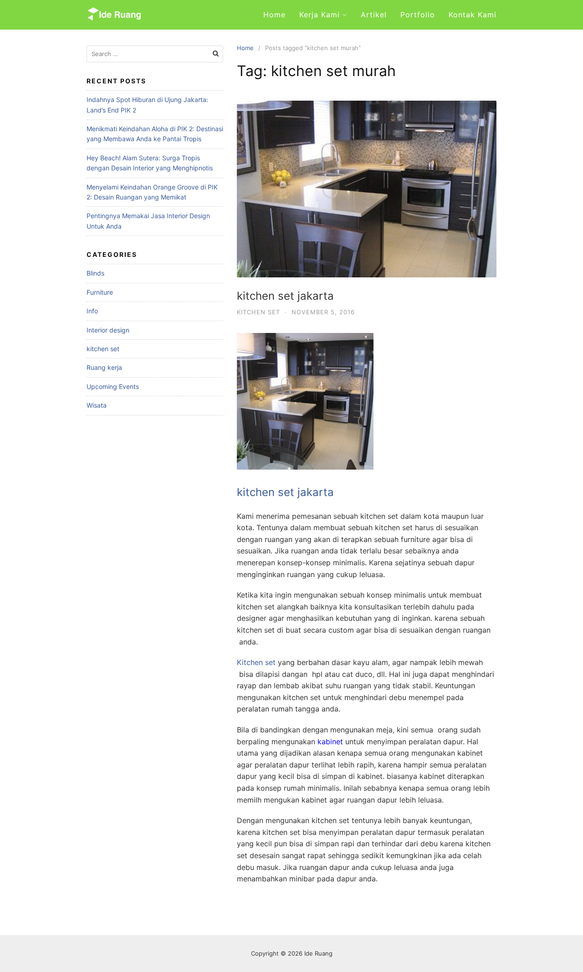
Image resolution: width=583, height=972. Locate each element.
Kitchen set (256, 662)
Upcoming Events (113, 386)
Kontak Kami (472, 14)
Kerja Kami (319, 14)
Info (92, 311)
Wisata (97, 405)
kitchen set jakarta (285, 295)
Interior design (108, 330)
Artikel (374, 14)
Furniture (100, 292)
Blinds (95, 273)
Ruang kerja (104, 367)
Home (274, 14)
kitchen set (258, 312)
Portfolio (417, 14)
